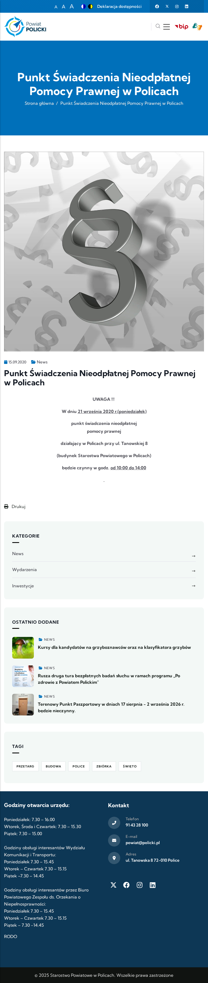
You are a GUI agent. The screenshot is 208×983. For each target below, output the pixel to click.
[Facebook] (126, 885)
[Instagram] (139, 885)
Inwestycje (23, 585)
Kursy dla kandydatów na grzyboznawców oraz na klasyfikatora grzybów (114, 647)
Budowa (53, 766)
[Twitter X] (113, 885)
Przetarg (25, 766)
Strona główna (39, 103)
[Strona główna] (25, 27)
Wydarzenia (24, 569)
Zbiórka (104, 766)
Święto (130, 766)
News (42, 361)
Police (79, 766)
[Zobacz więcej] (23, 648)
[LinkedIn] (152, 885)
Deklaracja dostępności (119, 6)
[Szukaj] (158, 27)
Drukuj (18, 506)
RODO (10, 936)
